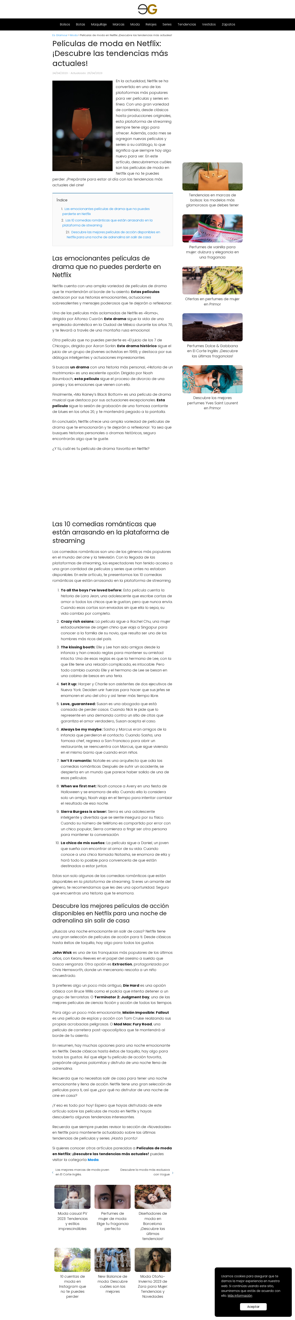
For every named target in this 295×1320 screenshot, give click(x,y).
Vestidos (209, 24)
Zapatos (228, 24)
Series (167, 24)
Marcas (118, 24)
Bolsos (65, 24)
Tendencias (187, 24)
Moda (135, 24)
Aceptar (253, 1307)
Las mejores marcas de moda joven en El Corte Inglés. (82, 1172)
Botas (80, 24)
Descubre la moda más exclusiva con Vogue (145, 1172)
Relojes (151, 24)
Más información (240, 1296)
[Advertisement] (112, 484)
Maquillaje (99, 24)
